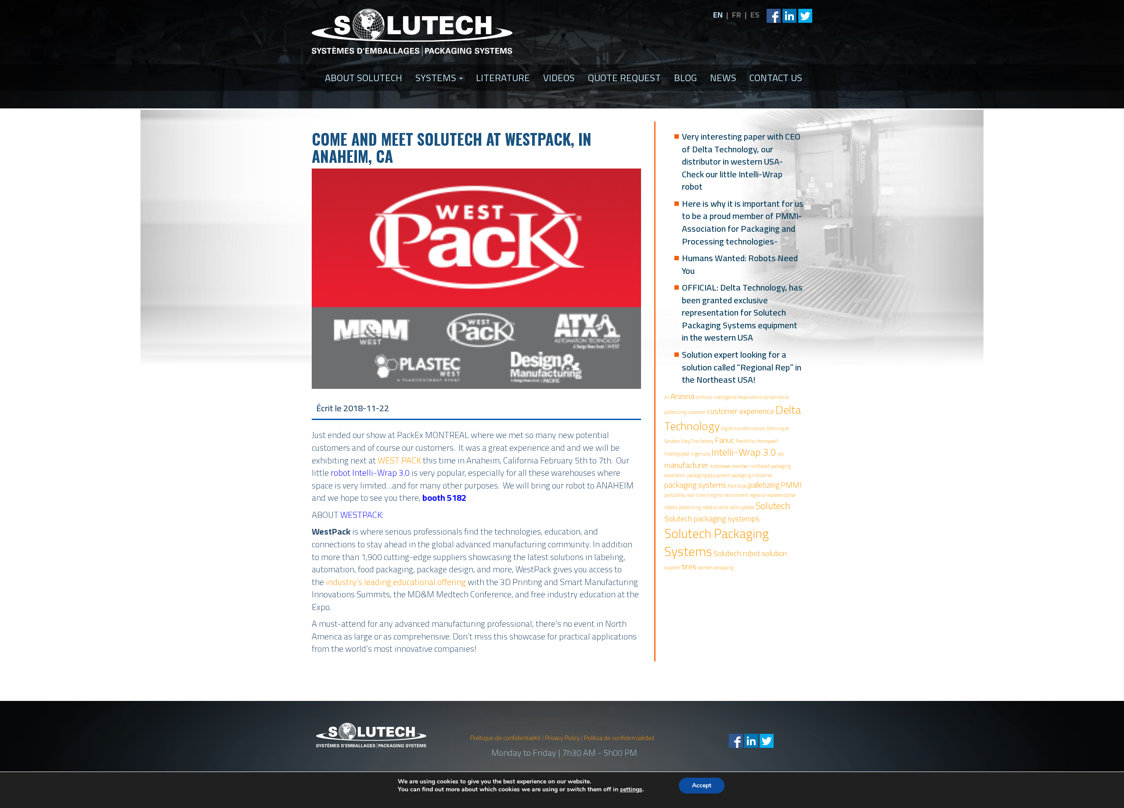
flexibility (745, 441)
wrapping (724, 567)
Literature (503, 77)
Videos (559, 77)
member (740, 466)
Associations (750, 397)
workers (705, 567)
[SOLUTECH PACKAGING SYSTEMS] (412, 32)
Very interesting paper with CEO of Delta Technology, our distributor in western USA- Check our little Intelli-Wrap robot (741, 161)
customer (697, 412)
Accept (701, 785)
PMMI (791, 485)
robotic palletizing (682, 507)
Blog (685, 77)
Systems (436, 77)
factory (706, 441)
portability (674, 495)
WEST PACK (399, 460)
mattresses (720, 466)
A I (666, 397)
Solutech (773, 505)
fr (736, 14)
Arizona (682, 396)
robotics (709, 507)
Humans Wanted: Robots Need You (740, 264)
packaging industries (751, 475)
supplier (672, 567)
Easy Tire (690, 441)
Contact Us (775, 77)
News (723, 77)
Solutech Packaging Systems (716, 542)
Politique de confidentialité (505, 737)
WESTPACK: (362, 514)
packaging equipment (708, 475)
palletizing (763, 485)
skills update (742, 507)
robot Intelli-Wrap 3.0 (370, 472)
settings (631, 790)
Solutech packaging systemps (712, 518)
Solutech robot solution (750, 553)
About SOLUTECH (363, 77)
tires (689, 566)
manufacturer (686, 465)
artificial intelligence (716, 397)
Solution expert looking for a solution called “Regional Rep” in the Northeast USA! (741, 367)
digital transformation (743, 428)
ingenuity (700, 453)
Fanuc (725, 440)
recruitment (736, 495)
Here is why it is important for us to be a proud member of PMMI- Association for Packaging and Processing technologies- (742, 222)
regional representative (772, 495)
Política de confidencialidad (619, 737)
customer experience (740, 411)
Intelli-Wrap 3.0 (744, 452)
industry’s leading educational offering (396, 582)
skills (723, 507)
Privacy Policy (562, 737)
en (718, 14)
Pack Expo (737, 485)
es (755, 14)
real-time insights (705, 495)
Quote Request (624, 77)
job (781, 453)
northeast (760, 466)
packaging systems (695, 485)
